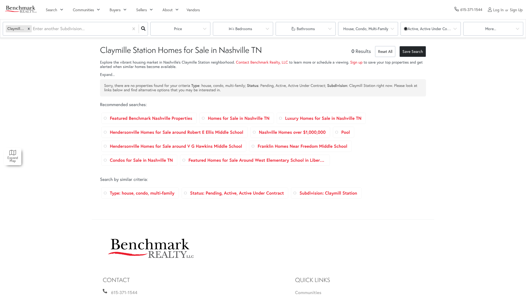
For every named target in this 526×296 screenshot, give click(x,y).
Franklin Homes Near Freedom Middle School (302, 146)
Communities (83, 9)
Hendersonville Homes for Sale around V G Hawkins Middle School (176, 146)
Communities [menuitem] (308, 292)
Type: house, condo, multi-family (142, 193)
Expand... (107, 74)
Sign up (356, 62)
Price (178, 28)
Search (51, 9)
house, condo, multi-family (365, 28)
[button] (29, 28)
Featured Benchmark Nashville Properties (151, 118)
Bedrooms (243, 28)
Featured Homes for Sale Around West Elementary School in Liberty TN (256, 160)
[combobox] (33, 29)
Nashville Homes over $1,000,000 (292, 132)
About (167, 9)
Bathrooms (306, 28)
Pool (345, 132)
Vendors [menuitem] (193, 9)
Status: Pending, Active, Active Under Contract (237, 193)
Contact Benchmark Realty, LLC (262, 62)
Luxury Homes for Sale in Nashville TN (323, 118)
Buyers (115, 9)
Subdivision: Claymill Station (328, 193)
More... (490, 28)
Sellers (141, 9)
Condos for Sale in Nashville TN (141, 160)
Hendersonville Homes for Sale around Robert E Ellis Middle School (176, 132)
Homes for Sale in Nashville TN (239, 118)
